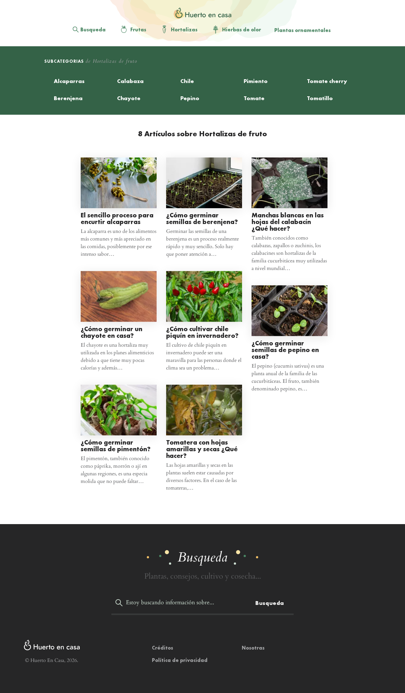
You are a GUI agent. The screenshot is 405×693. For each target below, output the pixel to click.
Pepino (189, 98)
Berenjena (68, 98)
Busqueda (93, 29)
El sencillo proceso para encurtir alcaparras (117, 218)
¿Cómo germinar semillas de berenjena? (202, 218)
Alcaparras (69, 81)
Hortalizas (184, 29)
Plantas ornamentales (302, 30)
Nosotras (253, 648)
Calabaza (130, 81)
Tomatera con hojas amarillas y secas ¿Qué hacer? (202, 449)
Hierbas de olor (241, 29)
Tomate (254, 98)
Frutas (138, 29)
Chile (187, 81)
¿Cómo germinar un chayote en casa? (111, 331)
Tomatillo (320, 98)
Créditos (162, 648)
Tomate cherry (327, 81)
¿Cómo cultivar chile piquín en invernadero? (202, 331)
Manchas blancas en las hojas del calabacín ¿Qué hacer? (288, 222)
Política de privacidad (180, 660)
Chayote (128, 98)
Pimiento (256, 81)
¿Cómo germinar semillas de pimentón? (116, 445)
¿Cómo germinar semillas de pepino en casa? (285, 349)
